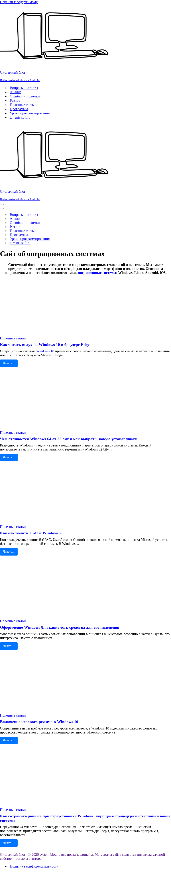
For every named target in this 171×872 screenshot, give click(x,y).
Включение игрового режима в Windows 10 (39, 721)
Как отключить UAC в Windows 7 (31, 533)
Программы (19, 109)
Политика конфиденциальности (34, 866)
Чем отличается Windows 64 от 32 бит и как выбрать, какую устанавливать (69, 439)
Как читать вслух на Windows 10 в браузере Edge (45, 344)
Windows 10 (45, 351)
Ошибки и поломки (25, 96)
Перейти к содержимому (19, 2)
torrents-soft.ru (20, 117)
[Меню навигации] (2, 204)
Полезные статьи (23, 105)
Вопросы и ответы (24, 88)
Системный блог (13, 854)
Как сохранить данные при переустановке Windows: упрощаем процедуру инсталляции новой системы (85, 818)
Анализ (15, 92)
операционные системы (97, 273)
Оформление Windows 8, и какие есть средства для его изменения (59, 627)
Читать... (9, 363)
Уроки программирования (30, 113)
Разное (15, 100)
